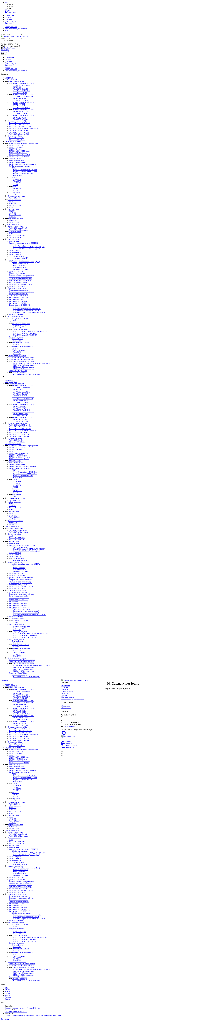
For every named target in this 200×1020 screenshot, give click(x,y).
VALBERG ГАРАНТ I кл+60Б (19, 123)
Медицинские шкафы (17, 286)
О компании (9, 15)
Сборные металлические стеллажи (24, 361)
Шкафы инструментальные (21, 307)
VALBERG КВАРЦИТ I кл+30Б (20, 125)
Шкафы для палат (19, 267)
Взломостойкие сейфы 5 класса (23, 115)
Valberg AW (13, 220)
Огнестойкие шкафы (16, 337)
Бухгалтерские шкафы (20, 318)
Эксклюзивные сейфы (16, 226)
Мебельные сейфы (14, 200)
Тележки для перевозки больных (20, 277)
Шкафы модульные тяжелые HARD (26, 311)
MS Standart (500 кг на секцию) (24, 365)
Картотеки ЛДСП (19, 326)
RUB (7, 2)
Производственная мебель (17, 288)
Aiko (6, 988)
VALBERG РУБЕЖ (20, 113)
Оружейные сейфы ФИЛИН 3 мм (25, 170)
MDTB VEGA (14, 222)
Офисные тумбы (18, 256)
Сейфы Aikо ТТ (19, 175)
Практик (16, 344)
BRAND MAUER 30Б (17, 140)
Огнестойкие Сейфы (15, 136)
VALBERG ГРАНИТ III (21, 108)
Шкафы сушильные (16, 314)
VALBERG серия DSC (17, 237)
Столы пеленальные (20, 264)
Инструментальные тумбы (18, 294)
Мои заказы (65, 706)
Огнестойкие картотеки (16, 196)
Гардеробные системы (13, 141)
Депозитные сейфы (14, 232)
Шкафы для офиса (18, 350)
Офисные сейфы (13, 209)
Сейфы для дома (11, 79)
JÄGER (16, 194)
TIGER (15, 185)
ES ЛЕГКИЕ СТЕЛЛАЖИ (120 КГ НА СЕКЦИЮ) (31, 363)
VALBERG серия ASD (17, 235)
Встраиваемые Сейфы (15, 218)
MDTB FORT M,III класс (18, 153)
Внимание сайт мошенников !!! (16, 1012)
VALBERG (17, 181)
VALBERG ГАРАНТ (20, 89)
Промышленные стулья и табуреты (21, 292)
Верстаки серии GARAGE (18, 297)
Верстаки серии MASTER (18, 299)
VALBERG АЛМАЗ (20, 119)
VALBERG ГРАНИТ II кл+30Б (20, 126)
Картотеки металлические (21, 324)
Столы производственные (18, 290)
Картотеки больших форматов (22, 346)
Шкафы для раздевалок (20, 245)
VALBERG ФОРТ (19, 106)
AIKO (14, 168)
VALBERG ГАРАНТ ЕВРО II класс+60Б (23, 128)
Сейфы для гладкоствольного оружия (22, 164)
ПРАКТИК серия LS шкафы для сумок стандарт (30, 331)
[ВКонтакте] (63, 733)
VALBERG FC (14, 198)
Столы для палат (19, 265)
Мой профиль (66, 708)
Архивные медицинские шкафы (20, 280)
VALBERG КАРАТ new (21, 85)
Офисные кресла (15, 250)
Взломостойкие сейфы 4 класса (23, 110)
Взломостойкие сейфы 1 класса (23, 83)
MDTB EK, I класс (15, 149)
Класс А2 (15, 187)
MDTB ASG (17, 188)
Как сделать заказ (11, 27)
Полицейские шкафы (16, 160)
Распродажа (9, 78)
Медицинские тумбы (20, 269)
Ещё (6, 30)
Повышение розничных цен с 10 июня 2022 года (22, 1008)
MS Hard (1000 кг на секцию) (23, 369)
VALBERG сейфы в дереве (18, 230)
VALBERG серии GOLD (18, 228)
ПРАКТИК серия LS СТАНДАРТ (25, 335)
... (5, 376)
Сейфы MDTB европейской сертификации (23, 143)
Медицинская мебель (15, 260)
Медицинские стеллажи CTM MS (21, 284)
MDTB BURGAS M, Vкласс (19, 156)
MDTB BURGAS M (20, 117)
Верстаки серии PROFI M (18, 303)
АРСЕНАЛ (17, 183)
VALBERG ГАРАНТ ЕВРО (23, 96)
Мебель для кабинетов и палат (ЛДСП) (26, 262)
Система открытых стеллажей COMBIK (23, 243)
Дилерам (8, 17)
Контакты (8, 19)
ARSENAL (17, 179)
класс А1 (15, 177)
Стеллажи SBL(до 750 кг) (18, 371)
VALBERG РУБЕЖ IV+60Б (19, 132)
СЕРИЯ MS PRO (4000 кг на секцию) (26, 374)
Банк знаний (9, 23)
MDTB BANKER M (20, 111)
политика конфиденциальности (16, 29)
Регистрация (11, 12)
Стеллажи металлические (17, 356)
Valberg (7, 995)
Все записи (5, 1019)
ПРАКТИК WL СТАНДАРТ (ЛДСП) (26, 249)
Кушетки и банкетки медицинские (21, 275)
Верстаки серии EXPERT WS (19, 305)
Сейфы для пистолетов (17, 162)
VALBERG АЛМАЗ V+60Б (19, 134)
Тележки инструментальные (19, 295)
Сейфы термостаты (12, 224)
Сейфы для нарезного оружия (19, 166)
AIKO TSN (13, 213)
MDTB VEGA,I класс (16, 145)
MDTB (7, 991)
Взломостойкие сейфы (16, 81)
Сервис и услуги (11, 21)
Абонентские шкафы (16, 322)
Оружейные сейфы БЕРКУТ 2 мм (25, 172)
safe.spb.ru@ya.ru (9, 48)
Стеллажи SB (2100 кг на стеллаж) (21, 359)
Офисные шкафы (15, 254)
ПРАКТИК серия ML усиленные (25, 333)
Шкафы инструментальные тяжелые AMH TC (29, 312)
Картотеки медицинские (18, 282)
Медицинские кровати (17, 273)
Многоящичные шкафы (20, 342)
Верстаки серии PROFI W (18, 301)
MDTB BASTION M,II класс (19, 151)
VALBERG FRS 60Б (16, 138)
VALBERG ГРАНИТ (20, 100)
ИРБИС (16, 190)
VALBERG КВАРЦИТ (21, 91)
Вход (8, 10)
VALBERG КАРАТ (20, 93)
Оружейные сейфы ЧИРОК (23, 173)
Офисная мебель (13, 239)
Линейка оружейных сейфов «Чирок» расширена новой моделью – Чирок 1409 (33, 1015)
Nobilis (7, 993)
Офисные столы (15, 252)
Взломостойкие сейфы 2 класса (23, 94)
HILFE (7, 989)
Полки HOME (14, 241)
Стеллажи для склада (19, 372)
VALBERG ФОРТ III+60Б (18, 130)
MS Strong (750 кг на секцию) (23, 367)
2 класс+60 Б (16, 192)
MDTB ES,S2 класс (16, 147)
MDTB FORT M (19, 104)
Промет (7, 999)
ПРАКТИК (17, 327)
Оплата (7, 25)
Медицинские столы (16, 271)
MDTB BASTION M (20, 98)
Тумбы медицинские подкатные (20, 279)
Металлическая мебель (16, 316)
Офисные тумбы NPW (21, 258)
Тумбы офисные (17, 339)
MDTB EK (17, 87)
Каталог (5, 680)
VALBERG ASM (15, 205)
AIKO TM (12, 203)
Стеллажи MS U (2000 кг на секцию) (22, 357)
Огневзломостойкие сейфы (17, 121)
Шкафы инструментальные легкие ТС (27, 309)
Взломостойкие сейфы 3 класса (23, 102)
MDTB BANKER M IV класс (19, 155)
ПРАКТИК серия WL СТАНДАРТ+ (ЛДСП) (29, 247)
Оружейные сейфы (14, 158)
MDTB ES (12, 202)
